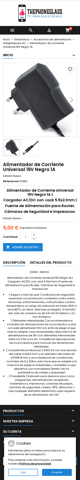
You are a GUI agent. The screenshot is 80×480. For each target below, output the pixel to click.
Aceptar (56, 472)
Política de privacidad (35, 464)
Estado (7, 176)
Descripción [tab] (14, 262)
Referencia (11, 181)
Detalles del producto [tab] (51, 262)
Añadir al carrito (22, 247)
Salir (23, 472)
